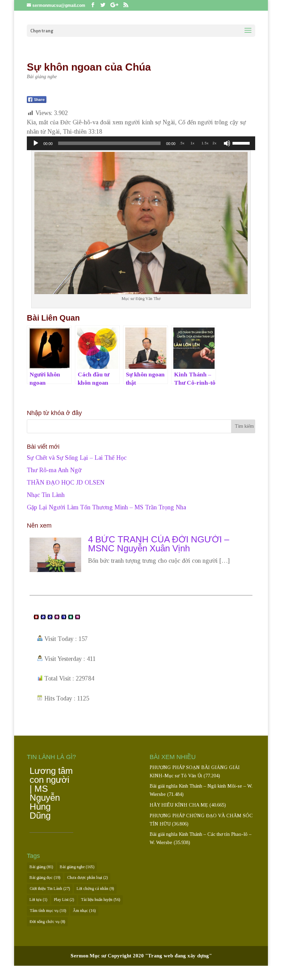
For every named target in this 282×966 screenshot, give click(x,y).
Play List (64, 899)
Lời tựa (38, 899)
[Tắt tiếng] (227, 143)
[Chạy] (35, 143)
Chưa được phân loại (87, 877)
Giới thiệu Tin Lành (50, 888)
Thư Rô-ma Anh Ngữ (54, 470)
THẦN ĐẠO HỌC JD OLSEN (66, 482)
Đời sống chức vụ (47, 921)
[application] (141, 143)
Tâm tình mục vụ (48, 910)
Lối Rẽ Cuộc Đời (48, 769)
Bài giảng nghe (42, 76)
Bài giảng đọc (45, 877)
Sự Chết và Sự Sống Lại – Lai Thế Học (77, 457)
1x (192, 143)
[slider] (242, 142)
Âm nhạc (84, 910)
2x (214, 143)
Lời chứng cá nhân (95, 888)
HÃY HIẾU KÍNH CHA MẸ (179, 805)
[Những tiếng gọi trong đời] (55, 571)
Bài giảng (41, 866)
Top (266, 950)
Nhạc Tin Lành (46, 494)
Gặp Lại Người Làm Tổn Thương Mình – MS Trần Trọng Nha (106, 507)
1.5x (205, 143)
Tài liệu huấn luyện (100, 899)
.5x (182, 143)
